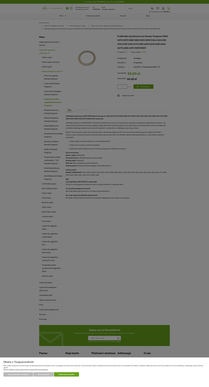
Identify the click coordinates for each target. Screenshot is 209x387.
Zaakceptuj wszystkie (66, 374)
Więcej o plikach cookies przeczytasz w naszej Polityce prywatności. (25, 369)
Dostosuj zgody (43, 374)
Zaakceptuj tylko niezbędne (18, 374)
